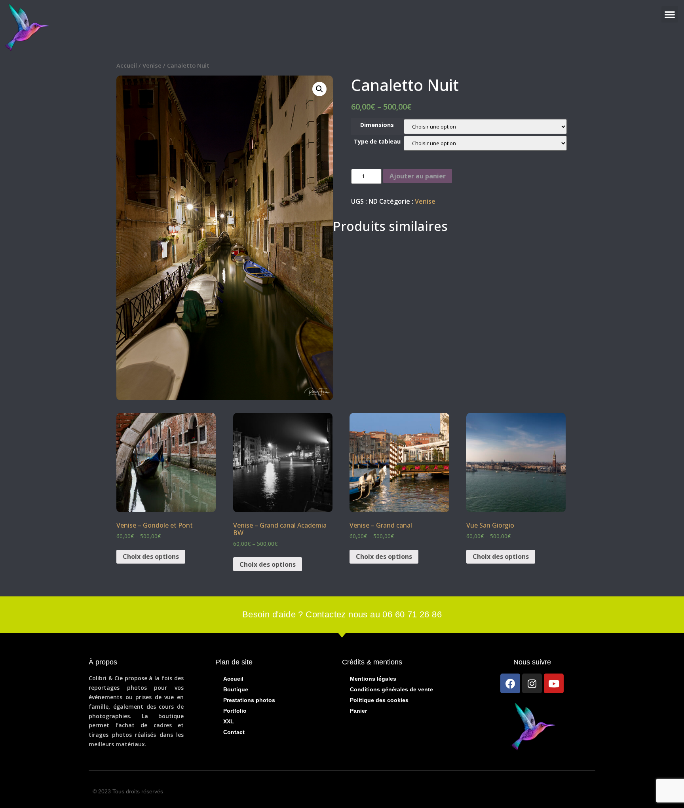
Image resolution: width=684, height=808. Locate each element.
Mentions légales (373, 679)
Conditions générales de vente (391, 689)
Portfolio (235, 711)
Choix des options (151, 556)
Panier (358, 711)
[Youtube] (554, 683)
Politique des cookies (379, 700)
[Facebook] (510, 683)
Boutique (235, 689)
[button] (669, 14)
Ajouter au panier (418, 176)
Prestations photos (249, 700)
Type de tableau (377, 141)
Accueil (126, 65)
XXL (228, 721)
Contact (234, 732)
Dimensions (377, 125)
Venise (152, 65)
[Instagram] (532, 683)
